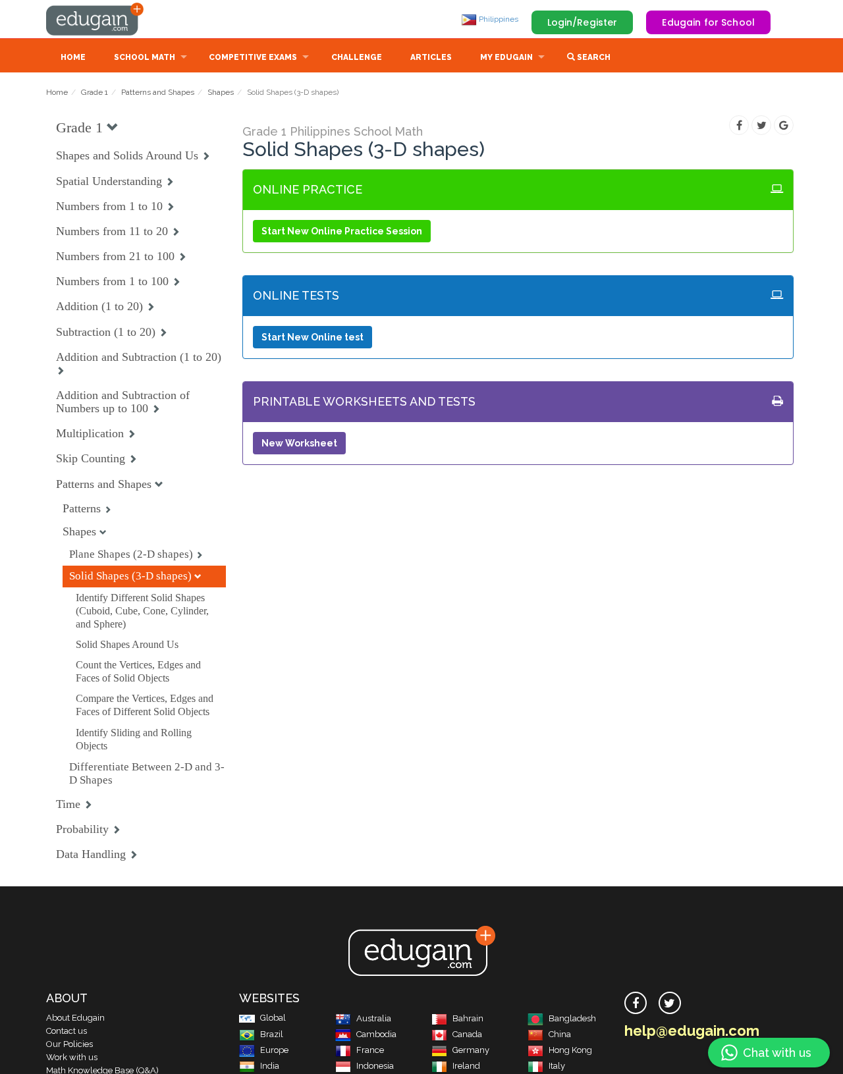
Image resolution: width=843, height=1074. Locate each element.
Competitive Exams (253, 57)
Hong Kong (570, 1050)
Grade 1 (94, 92)
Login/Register (582, 22)
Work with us (71, 1057)
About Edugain (75, 1018)
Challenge (356, 57)
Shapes (220, 92)
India (269, 1066)
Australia (373, 1018)
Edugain (95, 19)
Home (73, 57)
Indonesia (375, 1066)
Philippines (497, 19)
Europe (274, 1050)
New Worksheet (299, 443)
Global (273, 1018)
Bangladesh (572, 1018)
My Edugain (506, 57)
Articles (431, 57)
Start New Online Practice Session (341, 231)
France (370, 1050)
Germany (470, 1050)
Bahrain (467, 1018)
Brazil (271, 1034)
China (560, 1034)
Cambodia (376, 1034)
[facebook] (635, 1003)
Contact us (66, 1031)
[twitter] (670, 1003)
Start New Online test (312, 337)
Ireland (466, 1066)
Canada (467, 1034)
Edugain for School (708, 22)
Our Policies (69, 1044)
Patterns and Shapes (157, 92)
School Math (144, 57)
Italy (557, 1066)
